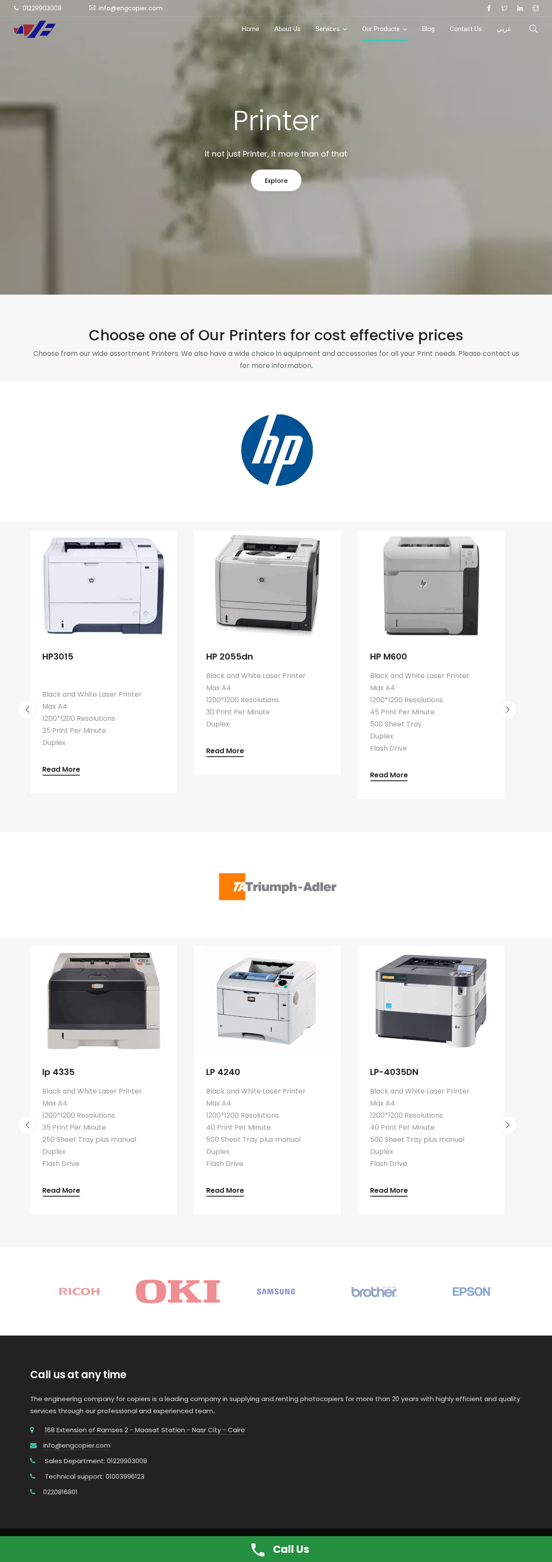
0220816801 (60, 1491)
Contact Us (466, 29)
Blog (428, 29)
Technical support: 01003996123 (94, 1476)
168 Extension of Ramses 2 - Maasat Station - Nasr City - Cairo (145, 1429)
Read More (61, 770)
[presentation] (27, 710)
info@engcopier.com (76, 1445)
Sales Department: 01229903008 (96, 1460)
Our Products (381, 29)
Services (328, 29)
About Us (287, 29)
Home (250, 29)
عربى (504, 29)
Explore (276, 180)
